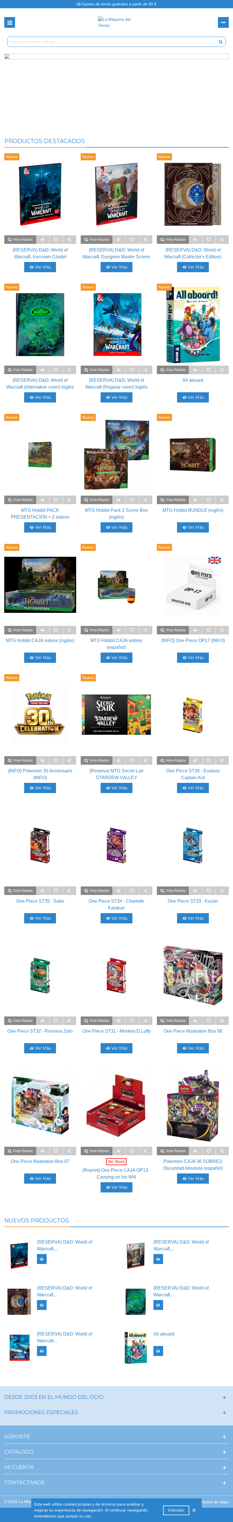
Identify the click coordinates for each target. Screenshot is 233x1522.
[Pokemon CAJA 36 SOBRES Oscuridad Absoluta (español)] (193, 1106)
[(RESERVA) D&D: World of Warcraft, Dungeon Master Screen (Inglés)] (136, 1255)
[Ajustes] (223, 22)
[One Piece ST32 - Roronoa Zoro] (40, 976)
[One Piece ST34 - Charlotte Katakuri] (117, 845)
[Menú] (9, 22)
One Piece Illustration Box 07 (40, 1161)
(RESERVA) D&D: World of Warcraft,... (64, 1245)
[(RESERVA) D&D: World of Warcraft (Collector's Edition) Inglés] (19, 1301)
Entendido (176, 1510)
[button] (116, 118)
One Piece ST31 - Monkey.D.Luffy (116, 1031)
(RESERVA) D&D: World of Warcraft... (64, 1291)
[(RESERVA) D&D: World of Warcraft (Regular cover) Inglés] (19, 1347)
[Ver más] (43, 239)
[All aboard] (136, 1347)
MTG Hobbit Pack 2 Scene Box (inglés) (116, 513)
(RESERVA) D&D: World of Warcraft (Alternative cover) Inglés (40, 383)
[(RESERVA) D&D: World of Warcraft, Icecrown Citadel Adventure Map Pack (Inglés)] (19, 1255)
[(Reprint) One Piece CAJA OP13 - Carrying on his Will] (117, 1106)
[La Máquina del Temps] (116, 22)
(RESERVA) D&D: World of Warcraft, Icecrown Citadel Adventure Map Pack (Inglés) (40, 257)
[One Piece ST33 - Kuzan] (193, 845)
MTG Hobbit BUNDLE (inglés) (193, 510)
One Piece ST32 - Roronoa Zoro (40, 1031)
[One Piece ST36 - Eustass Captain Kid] (193, 715)
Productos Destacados (44, 141)
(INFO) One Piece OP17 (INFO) (193, 640)
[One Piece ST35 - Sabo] (40, 845)
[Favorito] (56, 239)
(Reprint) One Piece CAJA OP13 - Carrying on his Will (116, 1173)
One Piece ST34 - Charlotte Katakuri (116, 904)
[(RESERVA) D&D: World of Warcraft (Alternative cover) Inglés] (136, 1301)
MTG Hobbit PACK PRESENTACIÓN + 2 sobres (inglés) (40, 517)
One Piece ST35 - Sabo (40, 901)
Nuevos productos (36, 1220)
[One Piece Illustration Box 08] (193, 976)
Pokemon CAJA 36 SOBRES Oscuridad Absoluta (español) (193, 1165)
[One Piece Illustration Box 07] (40, 1106)
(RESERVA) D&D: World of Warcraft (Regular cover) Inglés (116, 383)
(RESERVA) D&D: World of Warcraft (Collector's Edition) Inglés (192, 257)
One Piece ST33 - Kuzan (193, 901)
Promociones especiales (41, 1412)
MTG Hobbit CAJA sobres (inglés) (40, 640)
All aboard (192, 380)
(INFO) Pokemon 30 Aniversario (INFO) (40, 774)
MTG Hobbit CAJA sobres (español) (116, 644)
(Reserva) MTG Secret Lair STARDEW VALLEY (116, 774)
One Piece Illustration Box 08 (193, 1031)
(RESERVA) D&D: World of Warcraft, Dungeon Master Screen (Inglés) (116, 257)
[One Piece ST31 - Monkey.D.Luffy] (117, 976)
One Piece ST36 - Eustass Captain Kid (193, 774)
